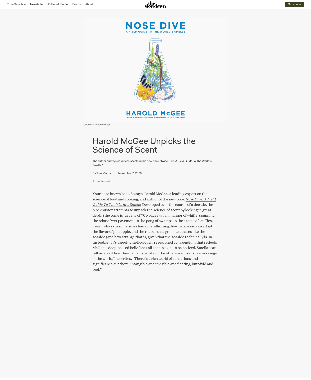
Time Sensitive (16, 4)
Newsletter (37, 4)
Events (76, 4)
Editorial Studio (58, 4)
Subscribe (294, 4)
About (89, 4)
